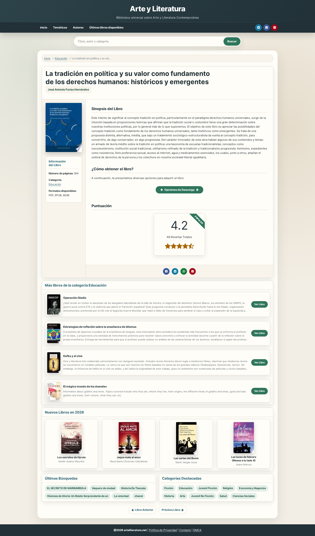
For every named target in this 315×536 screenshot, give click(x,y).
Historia (169, 495)
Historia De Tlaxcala (133, 488)
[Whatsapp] (183, 271)
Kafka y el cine (72, 356)
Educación (61, 58)
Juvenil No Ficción (202, 495)
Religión (228, 488)
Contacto (185, 530)
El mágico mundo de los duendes (85, 386)
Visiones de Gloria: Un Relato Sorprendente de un (77, 495)
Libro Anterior (144, 510)
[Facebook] (266, 27)
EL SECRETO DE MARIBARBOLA (66, 488)
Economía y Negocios (252, 488)
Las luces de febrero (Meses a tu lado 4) (243, 458)
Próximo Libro (171, 510)
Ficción (168, 488)
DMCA (197, 530)
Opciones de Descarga (179, 189)
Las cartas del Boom (186, 458)
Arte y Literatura (157, 8)
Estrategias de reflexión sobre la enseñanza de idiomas (99, 326)
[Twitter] (258, 27)
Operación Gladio (74, 297)
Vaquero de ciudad (103, 488)
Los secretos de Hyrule (71, 457)
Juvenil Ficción (207, 488)
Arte (182, 495)
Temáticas (60, 27)
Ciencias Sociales (244, 495)
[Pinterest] (274, 27)
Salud (223, 495)
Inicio (43, 27)
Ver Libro (259, 304)
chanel (139, 495)
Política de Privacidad (163, 530)
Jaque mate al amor (129, 457)
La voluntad (121, 495)
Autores (78, 27)
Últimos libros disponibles (106, 27)
